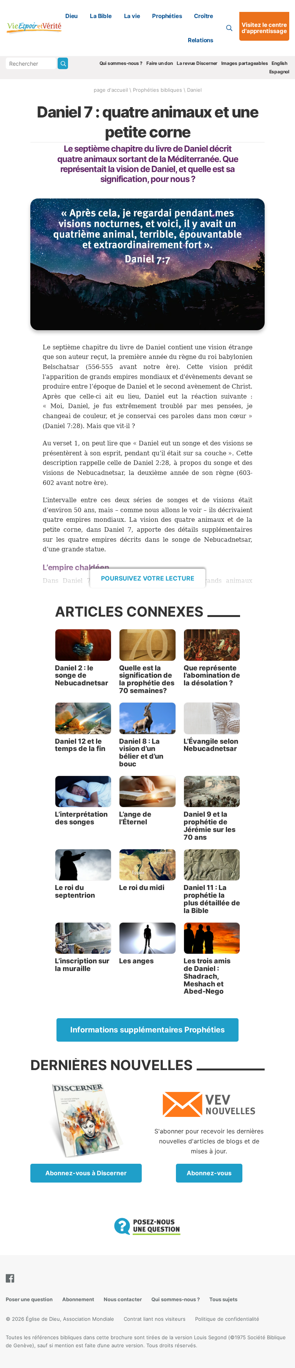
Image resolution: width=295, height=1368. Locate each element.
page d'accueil (111, 90)
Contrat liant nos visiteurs (155, 1319)
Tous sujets (223, 1299)
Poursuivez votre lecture (147, 578)
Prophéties (167, 16)
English (279, 63)
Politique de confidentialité (227, 1319)
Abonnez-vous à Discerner (86, 1173)
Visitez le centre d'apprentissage (264, 28)
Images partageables (244, 63)
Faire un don (159, 63)
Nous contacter (123, 1299)
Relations (200, 40)
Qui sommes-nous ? (121, 63)
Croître (203, 16)
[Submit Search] (63, 63)
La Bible (100, 16)
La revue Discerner (197, 63)
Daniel (194, 90)
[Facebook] (11, 1278)
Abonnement (78, 1299)
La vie (132, 16)
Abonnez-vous (209, 1173)
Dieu (71, 16)
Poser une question (29, 1299)
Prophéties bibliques (157, 90)
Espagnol (279, 71)
